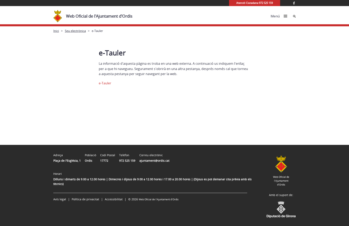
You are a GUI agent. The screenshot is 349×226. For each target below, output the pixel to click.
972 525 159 (127, 160)
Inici (56, 31)
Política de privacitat (85, 199)
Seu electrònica (75, 31)
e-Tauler (105, 83)
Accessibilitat (114, 199)
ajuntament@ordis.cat (154, 160)
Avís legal (59, 199)
